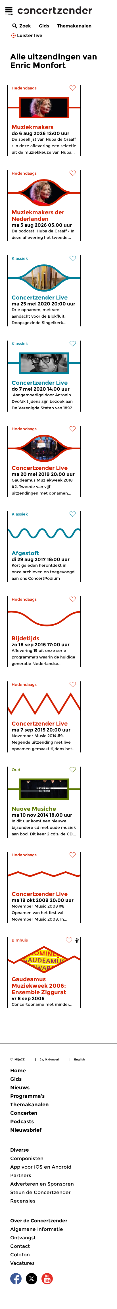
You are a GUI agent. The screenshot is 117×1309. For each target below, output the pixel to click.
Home (18, 1071)
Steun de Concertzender (40, 1192)
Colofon (20, 1254)
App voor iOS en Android (40, 1167)
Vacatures (22, 1263)
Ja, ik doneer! (49, 1059)
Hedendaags (24, 88)
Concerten (23, 1113)
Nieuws (20, 1088)
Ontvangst (23, 1237)
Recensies (22, 1201)
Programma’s (27, 1096)
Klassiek (20, 258)
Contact (20, 1246)
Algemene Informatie (36, 1229)
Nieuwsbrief (25, 1130)
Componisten (26, 1158)
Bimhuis (20, 940)
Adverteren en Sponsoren (42, 1184)
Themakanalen (74, 26)
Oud (16, 769)
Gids (44, 26)
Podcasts (22, 1121)
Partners (20, 1175)
